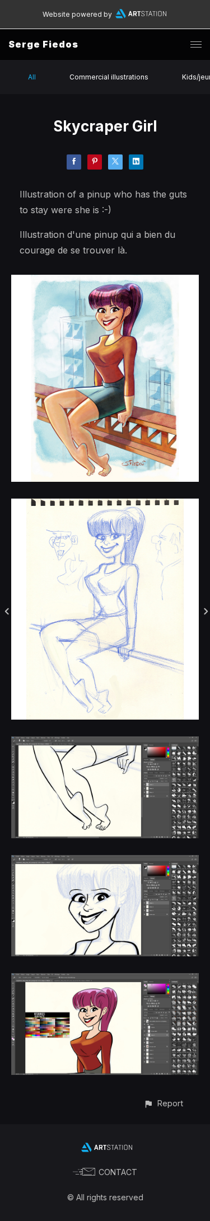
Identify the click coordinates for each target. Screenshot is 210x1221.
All (32, 77)
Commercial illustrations (108, 77)
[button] (163, 1103)
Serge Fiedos (43, 44)
